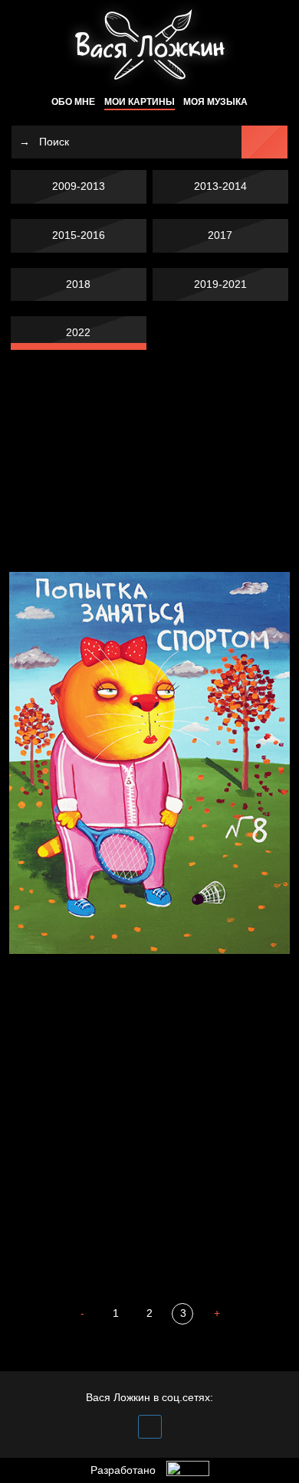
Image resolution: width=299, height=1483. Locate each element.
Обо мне (73, 101)
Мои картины (139, 101)
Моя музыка (215, 101)
